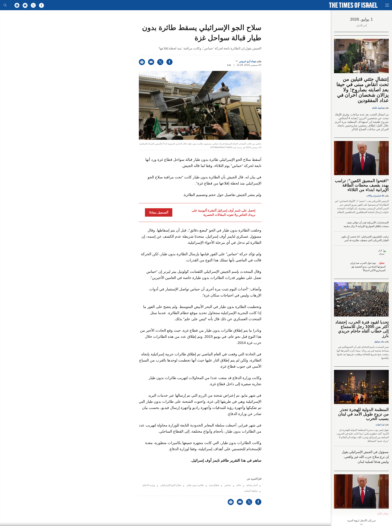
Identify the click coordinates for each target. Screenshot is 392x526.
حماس (227, 485)
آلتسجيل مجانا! (158, 212)
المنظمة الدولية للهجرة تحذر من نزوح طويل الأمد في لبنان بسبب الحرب (363, 414)
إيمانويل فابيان (378, 108)
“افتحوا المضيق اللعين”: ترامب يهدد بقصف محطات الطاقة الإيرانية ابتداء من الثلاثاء (362, 185)
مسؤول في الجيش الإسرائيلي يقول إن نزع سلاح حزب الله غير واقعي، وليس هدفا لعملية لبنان (365, 456)
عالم (238, 485)
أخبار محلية (252, 485)
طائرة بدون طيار (195, 485)
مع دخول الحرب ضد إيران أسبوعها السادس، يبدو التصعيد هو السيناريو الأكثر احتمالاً (367, 267)
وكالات (369, 196)
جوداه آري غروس (247, 61)
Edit (229, 65)
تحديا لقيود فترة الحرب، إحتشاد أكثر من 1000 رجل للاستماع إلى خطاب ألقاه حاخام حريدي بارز (362, 329)
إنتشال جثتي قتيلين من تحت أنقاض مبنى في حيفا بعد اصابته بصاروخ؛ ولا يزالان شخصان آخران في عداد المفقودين (362, 89)
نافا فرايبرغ (379, 196)
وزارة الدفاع (149, 485)
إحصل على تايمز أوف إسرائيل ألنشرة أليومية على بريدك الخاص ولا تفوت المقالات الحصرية (223, 212)
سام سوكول (379, 341)
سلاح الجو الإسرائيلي (170, 485)
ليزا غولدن (380, 424)
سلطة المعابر (251, 490)
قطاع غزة (214, 485)
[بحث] (5, 5)
